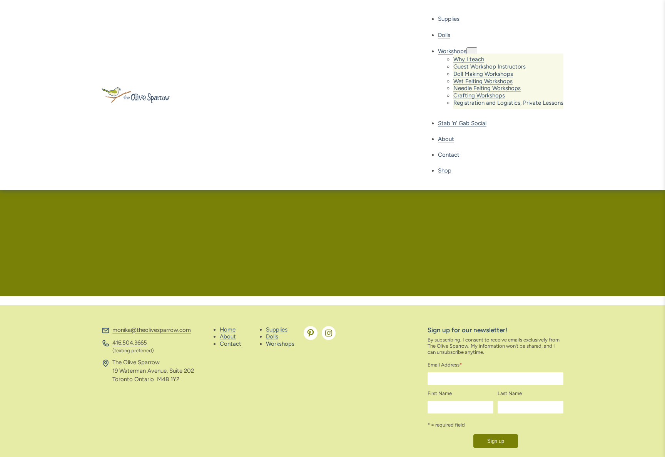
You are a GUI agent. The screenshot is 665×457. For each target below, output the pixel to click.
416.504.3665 (129, 342)
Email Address (445, 365)
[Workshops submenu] (471, 51)
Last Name (510, 393)
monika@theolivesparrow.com (151, 329)
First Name (440, 393)
